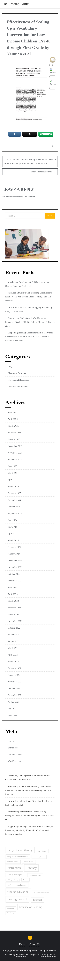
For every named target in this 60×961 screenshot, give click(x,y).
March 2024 (13, 540)
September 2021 (15, 695)
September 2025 (15, 459)
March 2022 (13, 661)
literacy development (15, 875)
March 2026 (13, 426)
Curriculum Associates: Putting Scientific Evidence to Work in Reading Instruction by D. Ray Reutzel (30, 161)
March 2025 (13, 486)
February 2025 (14, 493)
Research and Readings (18, 386)
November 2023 (15, 567)
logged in (16, 197)
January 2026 (14, 439)
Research (38, 899)
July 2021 (12, 708)
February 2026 (14, 432)
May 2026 (12, 412)
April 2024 (13, 533)
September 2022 (15, 634)
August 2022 (14, 641)
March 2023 (13, 601)
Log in (11, 741)
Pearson (25, 880)
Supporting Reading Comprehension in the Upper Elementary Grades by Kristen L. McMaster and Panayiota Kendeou (29, 337)
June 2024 (12, 520)
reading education (18, 891)
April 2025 (13, 480)
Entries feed (13, 748)
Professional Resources (18, 380)
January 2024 (14, 554)
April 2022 (13, 655)
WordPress (21, 954)
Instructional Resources (42, 172)
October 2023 (14, 574)
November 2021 (15, 682)
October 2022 (14, 628)
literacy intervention (35, 875)
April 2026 (13, 419)
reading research (17, 899)
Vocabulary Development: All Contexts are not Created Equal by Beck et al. (27, 284)
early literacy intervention (17, 856)
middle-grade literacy (12, 880)
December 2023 (15, 560)
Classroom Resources (17, 373)
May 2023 (12, 587)
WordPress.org (14, 761)
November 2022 (15, 621)
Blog (10, 366)
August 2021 (14, 702)
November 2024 (15, 500)
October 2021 (14, 688)
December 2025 (15, 446)
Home (22, 944)
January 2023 (14, 614)
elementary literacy (38, 857)
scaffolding (10, 908)
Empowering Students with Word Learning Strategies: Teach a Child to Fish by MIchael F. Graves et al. (29, 322)
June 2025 (12, 466)
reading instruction (41, 893)
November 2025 (15, 453)
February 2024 (14, 547)
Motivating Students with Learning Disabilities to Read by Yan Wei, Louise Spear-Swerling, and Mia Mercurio (28, 297)
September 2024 (15, 513)
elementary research (12, 861)
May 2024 (12, 527)
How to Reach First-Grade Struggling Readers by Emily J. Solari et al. (28, 309)
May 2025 (12, 473)
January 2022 (14, 675)
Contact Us (34, 944)
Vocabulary (10, 913)
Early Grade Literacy (19, 850)
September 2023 (15, 581)
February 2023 (14, 607)
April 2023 (13, 594)
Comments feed (15, 754)
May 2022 (12, 648)
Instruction (14, 868)
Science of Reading (30, 906)
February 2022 (14, 668)
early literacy (42, 851)
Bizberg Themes (48, 954)
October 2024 (14, 506)
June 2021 (12, 715)
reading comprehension (17, 885)
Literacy (32, 868)
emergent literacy (28, 861)
